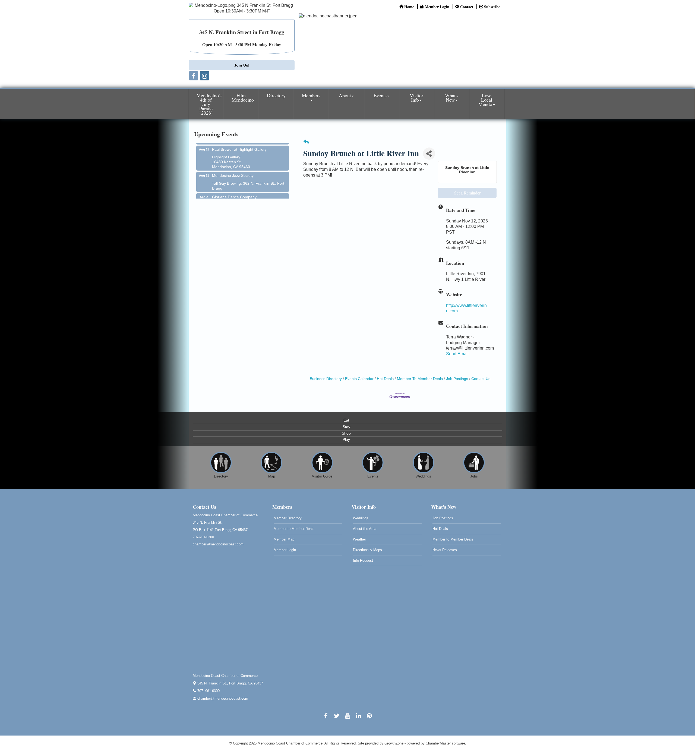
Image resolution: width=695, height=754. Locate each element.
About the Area (364, 529)
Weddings (360, 518)
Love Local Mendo (485, 99)
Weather (359, 539)
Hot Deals (385, 379)
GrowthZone (393, 743)
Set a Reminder (467, 193)
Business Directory (326, 379)
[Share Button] (429, 153)
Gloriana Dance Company (234, 188)
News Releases (444, 550)
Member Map (284, 539)
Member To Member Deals (420, 379)
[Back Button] (306, 142)
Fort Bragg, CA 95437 (230, 683)
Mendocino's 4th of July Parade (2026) (209, 104)
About (345, 95)
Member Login (285, 550)
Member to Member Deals (294, 529)
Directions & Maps (367, 550)
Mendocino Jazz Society (233, 167)
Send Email (457, 353)
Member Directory (288, 518)
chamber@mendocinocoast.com (222, 698)
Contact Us (480, 379)
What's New (451, 97)
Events (380, 95)
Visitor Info (416, 97)
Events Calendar (359, 379)
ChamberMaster (438, 743)
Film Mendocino (243, 97)
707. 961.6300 (208, 691)
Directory (276, 95)
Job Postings (457, 379)
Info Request (363, 560)
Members (311, 95)
